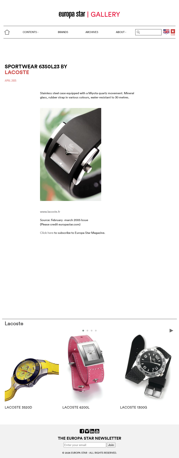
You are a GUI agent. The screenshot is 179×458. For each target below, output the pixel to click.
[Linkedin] (92, 431)
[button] (83, 330)
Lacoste (14, 323)
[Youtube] (97, 431)
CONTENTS (30, 32)
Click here (46, 233)
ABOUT (120, 32)
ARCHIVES (91, 32)
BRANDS (63, 32)
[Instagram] (87, 431)
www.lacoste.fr (50, 211)
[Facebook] (82, 431)
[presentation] (7, 330)
